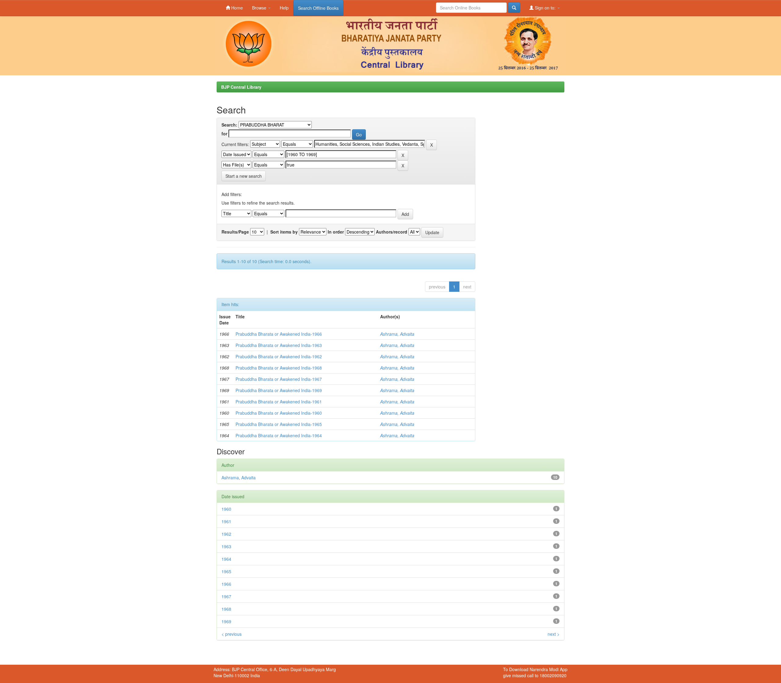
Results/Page (235, 232)
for (224, 134)
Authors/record (391, 232)
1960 (226, 509)
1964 (226, 559)
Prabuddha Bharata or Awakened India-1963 (279, 345)
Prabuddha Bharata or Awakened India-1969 (279, 390)
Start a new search (243, 176)
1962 (226, 534)
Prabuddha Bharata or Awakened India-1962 (279, 356)
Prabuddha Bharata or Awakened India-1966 (279, 334)
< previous (231, 634)
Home (236, 8)
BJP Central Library (241, 87)
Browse (260, 8)
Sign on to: (545, 8)
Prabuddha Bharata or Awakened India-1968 (279, 368)
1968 (226, 609)
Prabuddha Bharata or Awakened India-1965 (279, 424)
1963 (226, 546)
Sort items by (284, 232)
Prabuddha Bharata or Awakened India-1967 (279, 379)
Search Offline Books (318, 8)
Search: (229, 125)
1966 (226, 584)
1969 (226, 621)
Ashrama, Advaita (397, 334)
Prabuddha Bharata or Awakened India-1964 (279, 435)
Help (284, 8)
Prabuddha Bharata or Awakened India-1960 (279, 413)
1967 (226, 596)
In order (336, 232)
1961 (226, 521)
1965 (226, 571)
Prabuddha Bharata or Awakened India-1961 (279, 402)
